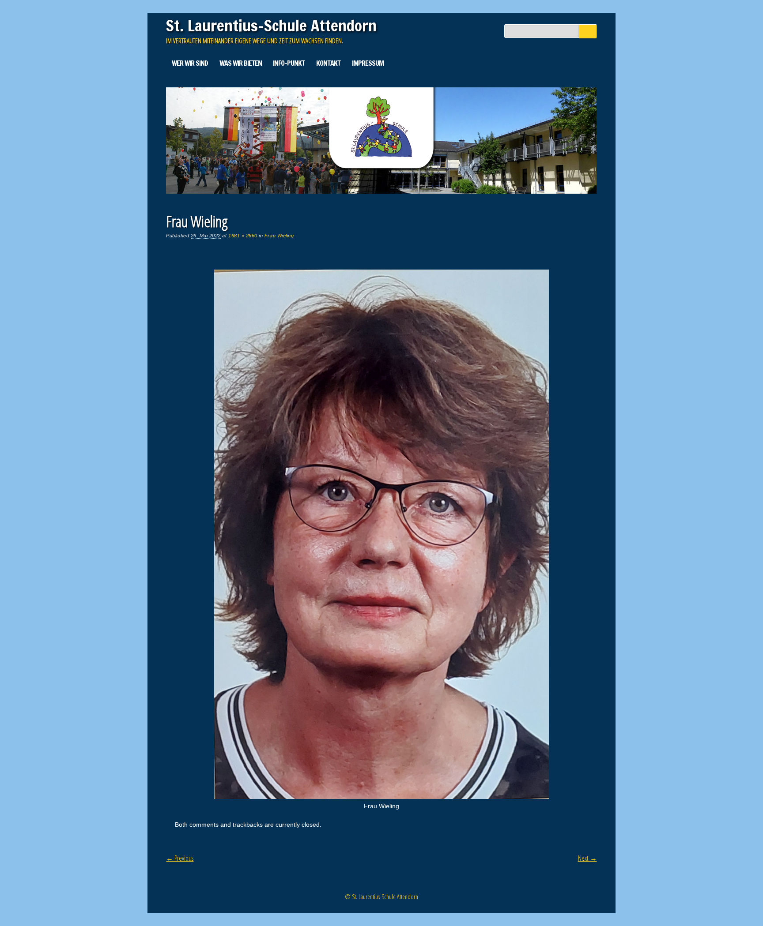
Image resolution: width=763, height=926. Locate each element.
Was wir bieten (240, 63)
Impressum (368, 63)
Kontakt (328, 63)
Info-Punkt (289, 63)
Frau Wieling (279, 235)
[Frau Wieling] (381, 796)
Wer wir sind (190, 63)
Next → (587, 858)
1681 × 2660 (242, 235)
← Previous (179, 858)
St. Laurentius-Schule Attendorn (271, 26)
